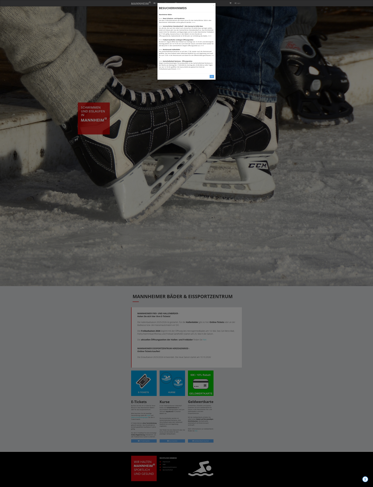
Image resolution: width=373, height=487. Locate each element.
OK (212, 76)
